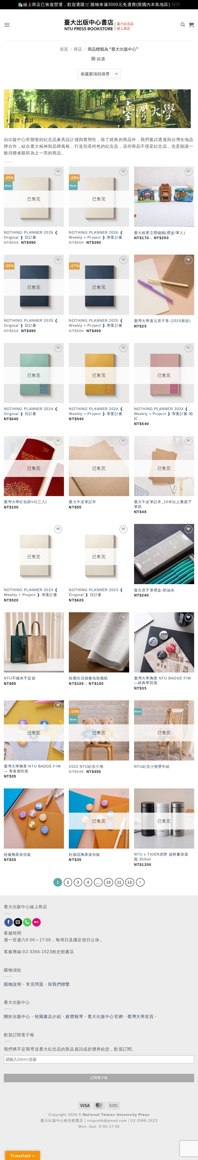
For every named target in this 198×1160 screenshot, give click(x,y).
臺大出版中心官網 (105, 1016)
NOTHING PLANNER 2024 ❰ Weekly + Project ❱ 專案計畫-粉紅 (163, 413)
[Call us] (27, 922)
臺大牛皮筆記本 (82, 502)
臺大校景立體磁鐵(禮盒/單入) (159, 233)
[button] (7, 24)
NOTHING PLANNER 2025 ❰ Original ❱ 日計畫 (31, 322)
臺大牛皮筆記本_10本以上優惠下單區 (163, 504)
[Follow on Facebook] (8, 922)
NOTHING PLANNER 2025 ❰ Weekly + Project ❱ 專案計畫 (96, 322)
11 (119, 882)
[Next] (140, 882)
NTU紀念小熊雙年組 (152, 766)
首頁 (64, 49)
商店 (78, 49)
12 (129, 882)
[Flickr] (36, 922)
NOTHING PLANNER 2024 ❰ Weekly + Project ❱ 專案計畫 (96, 411)
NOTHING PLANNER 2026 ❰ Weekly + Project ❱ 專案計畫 (96, 234)
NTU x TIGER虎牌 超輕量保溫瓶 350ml (161, 856)
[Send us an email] (18, 922)
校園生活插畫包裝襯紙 (88, 678)
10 (108, 882)
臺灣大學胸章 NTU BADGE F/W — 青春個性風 (32, 768)
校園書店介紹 (48, 1016)
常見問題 (35, 984)
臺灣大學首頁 (140, 1016)
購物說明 (12, 984)
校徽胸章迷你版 (17, 854)
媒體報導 (74, 1016)
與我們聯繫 (59, 984)
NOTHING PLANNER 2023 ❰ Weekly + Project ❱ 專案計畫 (31, 592)
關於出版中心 (17, 1016)
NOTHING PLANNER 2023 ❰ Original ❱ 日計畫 (96, 592)
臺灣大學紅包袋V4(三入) (25, 502)
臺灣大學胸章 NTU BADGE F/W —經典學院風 (162, 680)
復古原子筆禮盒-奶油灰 (154, 590)
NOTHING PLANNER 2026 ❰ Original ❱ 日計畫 (31, 234)
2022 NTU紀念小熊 (86, 766)
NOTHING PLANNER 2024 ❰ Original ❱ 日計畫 (31, 411)
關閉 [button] (175, 4)
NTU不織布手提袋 (20, 678)
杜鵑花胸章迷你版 (84, 854)
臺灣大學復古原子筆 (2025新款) (162, 321)
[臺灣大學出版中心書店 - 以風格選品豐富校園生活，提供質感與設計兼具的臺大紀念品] (99, 24)
